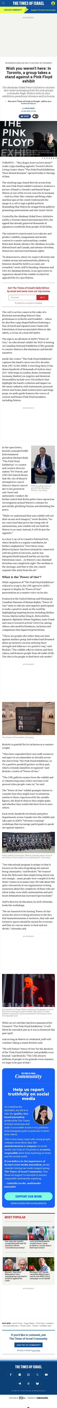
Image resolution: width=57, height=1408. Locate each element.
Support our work (28, 1196)
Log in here (36, 1350)
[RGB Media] (23, 1398)
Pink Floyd (40, 1323)
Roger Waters (29, 1323)
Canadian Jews (45, 1326)
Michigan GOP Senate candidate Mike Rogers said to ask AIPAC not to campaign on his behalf (40, 1275)
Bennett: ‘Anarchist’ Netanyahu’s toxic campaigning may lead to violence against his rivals (16, 1276)
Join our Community (13, 10)
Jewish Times (17, 1323)
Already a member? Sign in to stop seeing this (28, 1203)
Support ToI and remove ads (43, 10)
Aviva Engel (29, 108)
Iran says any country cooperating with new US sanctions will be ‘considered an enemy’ (15, 1244)
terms (40, 303)
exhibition (50, 1323)
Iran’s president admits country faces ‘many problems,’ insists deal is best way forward (40, 1244)
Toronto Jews (25, 1326)
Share (26, 116)
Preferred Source (28, 104)
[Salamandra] (42, 1398)
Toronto (35, 1326)
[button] (53, 3)
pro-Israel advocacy (11, 1326)
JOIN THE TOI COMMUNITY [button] (28, 1345)
